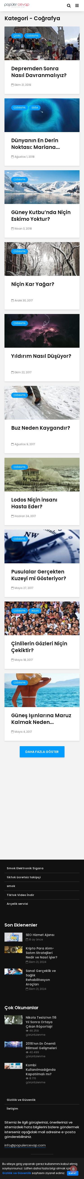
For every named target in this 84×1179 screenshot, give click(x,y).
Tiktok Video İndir (20, 895)
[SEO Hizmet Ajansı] (13, 937)
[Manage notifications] (73, 1169)
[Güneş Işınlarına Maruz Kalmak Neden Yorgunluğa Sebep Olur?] (42, 689)
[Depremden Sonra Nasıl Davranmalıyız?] (42, 43)
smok (11, 886)
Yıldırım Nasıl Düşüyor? (41, 356)
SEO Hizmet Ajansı (40, 935)
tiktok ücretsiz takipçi (24, 877)
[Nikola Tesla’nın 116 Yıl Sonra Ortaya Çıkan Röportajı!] (13, 1019)
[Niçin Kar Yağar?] (42, 258)
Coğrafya (33, 36)
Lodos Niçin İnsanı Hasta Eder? (34, 503)
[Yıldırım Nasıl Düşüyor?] (42, 330)
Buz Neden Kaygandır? (40, 428)
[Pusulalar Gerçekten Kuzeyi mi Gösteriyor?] (42, 546)
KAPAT (73, 1173)
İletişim (12, 1108)
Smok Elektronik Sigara (25, 868)
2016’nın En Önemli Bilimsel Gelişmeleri (41, 1045)
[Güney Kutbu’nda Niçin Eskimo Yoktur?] (42, 186)
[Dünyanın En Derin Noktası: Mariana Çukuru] (42, 114)
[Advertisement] (42, 813)
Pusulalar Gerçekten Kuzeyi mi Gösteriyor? (38, 575)
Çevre (17, 36)
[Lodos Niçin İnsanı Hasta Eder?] (42, 474)
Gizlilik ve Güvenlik (21, 1100)
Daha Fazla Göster (42, 752)
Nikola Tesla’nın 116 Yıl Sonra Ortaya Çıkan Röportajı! (41, 1022)
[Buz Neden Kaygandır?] (42, 402)
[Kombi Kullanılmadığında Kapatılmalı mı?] (13, 1065)
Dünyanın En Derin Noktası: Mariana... (35, 144)
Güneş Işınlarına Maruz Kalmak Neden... (41, 719)
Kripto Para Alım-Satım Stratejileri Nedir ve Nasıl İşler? (41, 953)
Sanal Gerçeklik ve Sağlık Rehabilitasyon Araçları (41, 978)
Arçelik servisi (17, 904)
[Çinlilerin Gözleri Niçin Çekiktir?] (42, 618)
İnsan (35, 611)
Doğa (35, 107)
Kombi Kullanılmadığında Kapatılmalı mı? (41, 1069)
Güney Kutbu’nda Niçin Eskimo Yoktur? (41, 216)
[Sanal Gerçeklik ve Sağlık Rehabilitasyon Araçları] (13, 971)
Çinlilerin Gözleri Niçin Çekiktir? (39, 647)
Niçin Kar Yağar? (32, 284)
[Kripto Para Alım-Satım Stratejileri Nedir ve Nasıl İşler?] (13, 949)
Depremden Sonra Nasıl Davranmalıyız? (39, 72)
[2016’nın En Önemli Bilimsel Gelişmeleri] (13, 1044)
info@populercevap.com (25, 1145)
